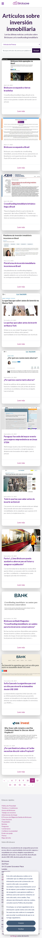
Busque (36, 50)
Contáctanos (6, 829)
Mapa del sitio (6, 838)
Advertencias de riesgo (9, 815)
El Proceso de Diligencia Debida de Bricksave (16, 817)
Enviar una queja (7, 833)
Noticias (4, 824)
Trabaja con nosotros (9, 813)
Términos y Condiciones (10, 808)
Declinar (21, 929)
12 (37, 780)
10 (27, 780)
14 (15, 785)
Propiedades (6, 822)
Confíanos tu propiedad (9, 831)
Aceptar (21, 923)
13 (10, 785)
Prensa (4, 835)
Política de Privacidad (9, 806)
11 (32, 780)
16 (24, 785)
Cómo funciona (7, 819)
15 (20, 785)
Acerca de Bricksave (8, 810)
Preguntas (5, 826)
